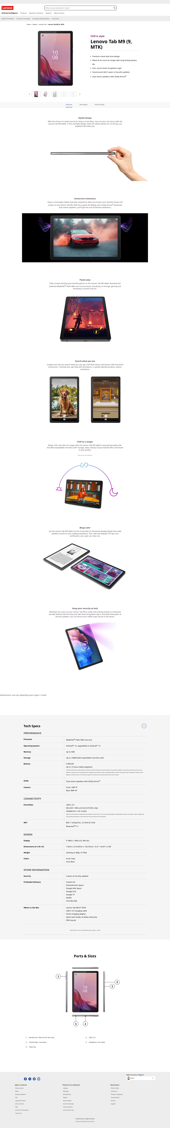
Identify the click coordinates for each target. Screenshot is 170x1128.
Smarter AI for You (68, 1110)
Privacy (78, 1121)
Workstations (67, 1094)
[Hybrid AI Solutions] (14, 18)
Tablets (34, 24)
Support (113, 1104)
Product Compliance (117, 1094)
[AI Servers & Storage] (30, 18)
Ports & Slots (99, 104)
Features (69, 104)
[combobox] (79, 8)
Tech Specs (83, 104)
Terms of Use (90, 1121)
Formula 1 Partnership (21, 1110)
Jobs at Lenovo (19, 1104)
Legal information (20, 1101)
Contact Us (114, 1091)
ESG (16, 1097)
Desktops (66, 1091)
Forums (113, 1101)
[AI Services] (59, 18)
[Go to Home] (7, 8)
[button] (114, 7)
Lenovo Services (68, 1107)
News (16, 1091)
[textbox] (141, 1078)
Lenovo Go (18, 1113)
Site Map (83, 1121)
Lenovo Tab (42, 24)
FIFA (16, 1107)
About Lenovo (19, 1088)
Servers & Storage (68, 1104)
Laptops (65, 1088)
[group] (36, 94)
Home (29, 24)
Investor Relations (20, 1094)
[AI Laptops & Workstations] (50, 18)
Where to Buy (115, 1088)
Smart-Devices (67, 1101)
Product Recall (115, 1097)
